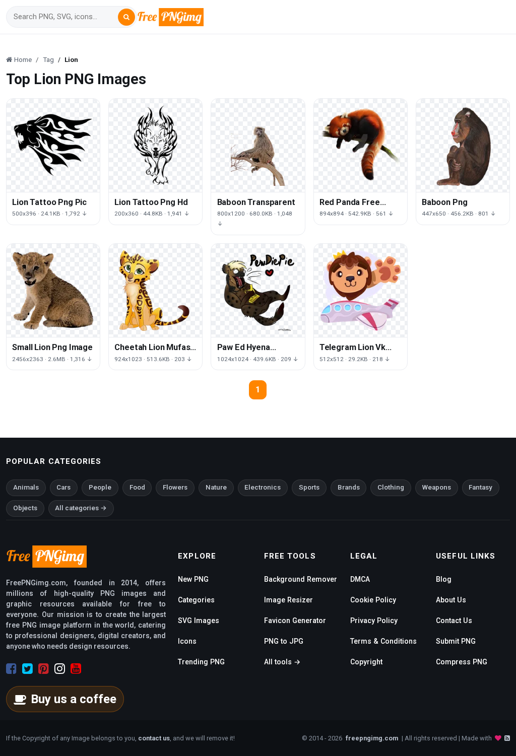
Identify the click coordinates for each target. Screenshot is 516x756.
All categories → (81, 508)
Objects (25, 508)
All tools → (282, 661)
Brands (349, 487)
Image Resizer (288, 599)
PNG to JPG (283, 641)
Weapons (436, 487)
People (100, 487)
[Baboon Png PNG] (462, 145)
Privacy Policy (374, 620)
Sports (309, 487)
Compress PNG (461, 661)
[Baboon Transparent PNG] (257, 145)
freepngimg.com (372, 738)
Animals (26, 487)
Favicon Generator (295, 620)
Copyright (366, 661)
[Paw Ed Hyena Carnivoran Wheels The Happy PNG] (257, 290)
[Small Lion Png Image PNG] (53, 290)
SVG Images (198, 620)
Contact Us (454, 620)
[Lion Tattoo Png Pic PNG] (53, 145)
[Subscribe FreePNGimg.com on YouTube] (76, 669)
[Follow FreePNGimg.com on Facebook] (11, 669)
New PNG (193, 579)
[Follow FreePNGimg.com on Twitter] (27, 669)
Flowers (175, 487)
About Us (451, 599)
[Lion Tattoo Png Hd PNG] (155, 145)
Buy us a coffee (73, 699)
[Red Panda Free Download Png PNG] (360, 145)
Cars (63, 487)
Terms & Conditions (383, 641)
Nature (216, 487)
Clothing (390, 487)
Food (137, 487)
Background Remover (300, 579)
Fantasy (480, 487)
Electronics (262, 487)
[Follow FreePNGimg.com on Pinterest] (43, 669)
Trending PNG (201, 661)
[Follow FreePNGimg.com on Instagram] (59, 669)
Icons (187, 641)
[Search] (126, 17)
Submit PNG (456, 641)
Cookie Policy (373, 599)
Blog (444, 579)
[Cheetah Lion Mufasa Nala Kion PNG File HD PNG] (155, 290)
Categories (196, 599)
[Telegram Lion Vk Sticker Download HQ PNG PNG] (360, 290)
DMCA (360, 579)
